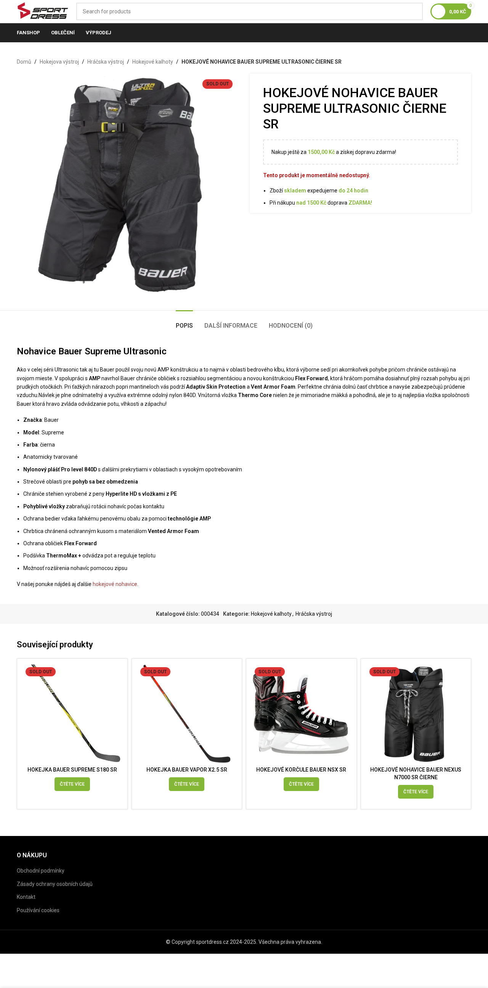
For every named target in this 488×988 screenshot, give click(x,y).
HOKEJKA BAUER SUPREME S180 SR (72, 770)
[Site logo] (43, 11)
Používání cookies (38, 910)
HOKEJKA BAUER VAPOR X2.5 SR (186, 770)
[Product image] (72, 714)
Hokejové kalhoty (152, 62)
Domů (24, 62)
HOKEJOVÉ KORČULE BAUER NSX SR (301, 770)
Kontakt (26, 897)
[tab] (184, 321)
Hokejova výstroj (59, 62)
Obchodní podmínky (40, 871)
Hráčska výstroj (105, 62)
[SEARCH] (414, 11)
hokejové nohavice (115, 584)
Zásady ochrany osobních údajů (55, 884)
